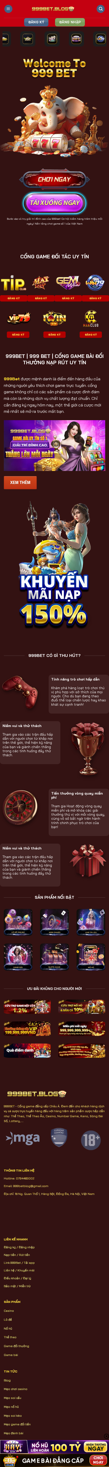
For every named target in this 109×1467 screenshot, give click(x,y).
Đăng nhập (27, 1247)
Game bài (11, 1355)
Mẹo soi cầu (12, 1398)
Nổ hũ (8, 1328)
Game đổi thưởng (16, 1346)
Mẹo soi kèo (13, 1415)
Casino (9, 1311)
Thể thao (10, 1337)
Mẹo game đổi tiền (17, 1424)
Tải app (29, 1263)
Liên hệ (9, 1270)
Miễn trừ (25, 1286)
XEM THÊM (20, 482)
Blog (7, 1380)
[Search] (101, 9)
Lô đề (8, 1319)
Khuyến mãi (25, 1270)
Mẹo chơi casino (15, 1389)
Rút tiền (24, 1255)
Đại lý (27, 1278)
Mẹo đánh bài (13, 1433)
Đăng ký (10, 1247)
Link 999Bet (12, 1263)
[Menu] (8, 9)
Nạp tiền (10, 1255)
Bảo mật (10, 1286)
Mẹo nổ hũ (11, 1407)
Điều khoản (12, 1278)
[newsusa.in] (54, 9)
